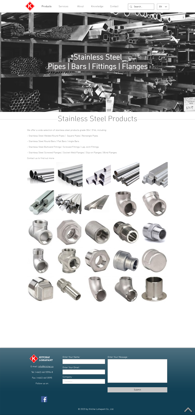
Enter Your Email (71, 367)
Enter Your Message (117, 357)
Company (67, 377)
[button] (97, 6)
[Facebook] (44, 399)
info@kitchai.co (45, 366)
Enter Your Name (71, 357)
